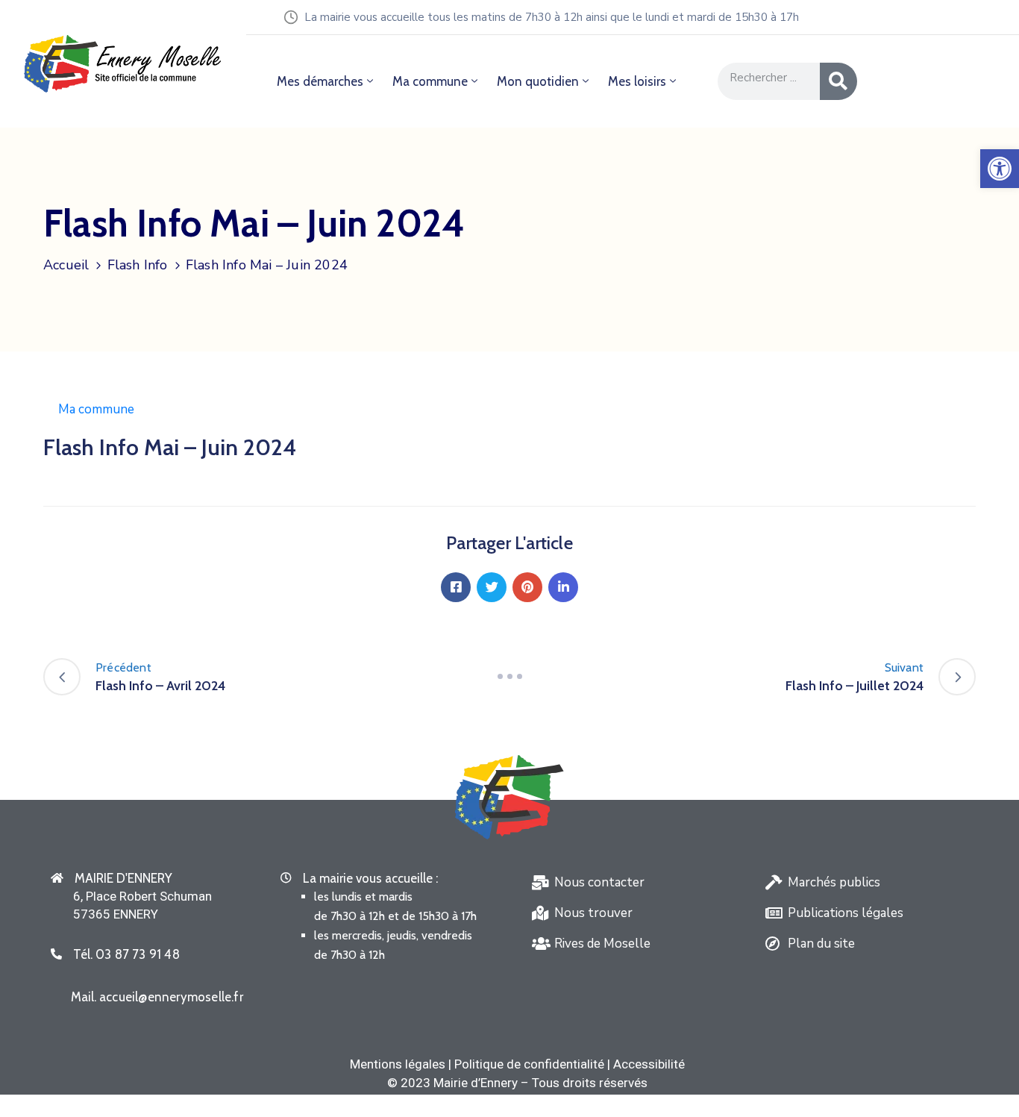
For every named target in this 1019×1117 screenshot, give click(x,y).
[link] (999, 168)
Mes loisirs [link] (637, 81)
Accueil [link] (66, 265)
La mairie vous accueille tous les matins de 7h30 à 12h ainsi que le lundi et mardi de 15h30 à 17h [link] (551, 17)
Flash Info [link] (137, 265)
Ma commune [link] (430, 81)
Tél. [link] (126, 954)
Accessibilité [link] (649, 1064)
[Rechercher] (838, 81)
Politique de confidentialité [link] (529, 1064)
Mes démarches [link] (320, 81)
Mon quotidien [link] (538, 81)
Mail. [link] (157, 996)
